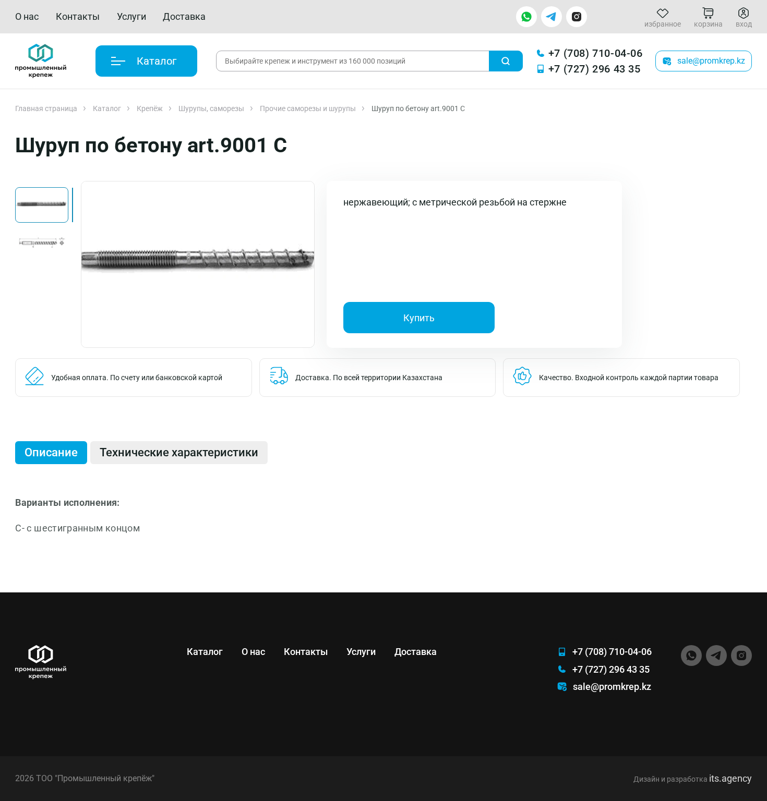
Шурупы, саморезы (211, 108)
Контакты (78, 16)
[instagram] (576, 16)
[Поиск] (506, 61)
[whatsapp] (526, 16)
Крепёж (150, 108)
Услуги (131, 16)
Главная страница (46, 108)
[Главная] (40, 61)
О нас (27, 16)
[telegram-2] (551, 16)
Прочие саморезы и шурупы (308, 108)
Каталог (107, 108)
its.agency (730, 778)
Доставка (184, 16)
